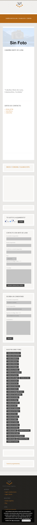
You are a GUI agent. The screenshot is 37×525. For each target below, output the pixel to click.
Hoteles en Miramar (12, 361)
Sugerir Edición (8, 494)
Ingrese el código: (13, 261)
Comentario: (9, 319)
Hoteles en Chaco (12, 414)
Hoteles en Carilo (12, 405)
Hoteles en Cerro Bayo (13, 411)
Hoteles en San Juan (12, 380)
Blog (6, 503)
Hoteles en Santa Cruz (13, 386)
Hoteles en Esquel (12, 430)
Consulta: (8, 268)
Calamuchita (25, 167)
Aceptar (26, 520)
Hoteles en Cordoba (13, 422)
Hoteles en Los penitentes (14, 372)
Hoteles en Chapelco (13, 416)
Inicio (8, 167)
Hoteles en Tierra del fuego (14, 394)
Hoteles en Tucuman (13, 441)
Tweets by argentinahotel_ (13, 463)
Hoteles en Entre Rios (13, 427)
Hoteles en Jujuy (11, 438)
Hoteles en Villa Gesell (13, 433)
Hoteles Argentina (9, 500)
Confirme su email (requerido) (14, 249)
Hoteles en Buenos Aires (13, 353)
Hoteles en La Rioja (12, 400)
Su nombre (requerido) (12, 236)
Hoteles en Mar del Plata (14, 355)
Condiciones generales (10, 509)
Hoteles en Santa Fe (12, 389)
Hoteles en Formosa (24, 430)
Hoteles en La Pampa (13, 369)
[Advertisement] (18, 70)
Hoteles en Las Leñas (13, 397)
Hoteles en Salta (25, 378)
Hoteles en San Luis (12, 383)
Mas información (16, 520)
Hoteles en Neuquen (12, 367)
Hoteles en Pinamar (12, 375)
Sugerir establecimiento (11, 492)
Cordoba (15, 167)
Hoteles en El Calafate (13, 402)
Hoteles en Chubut (12, 419)
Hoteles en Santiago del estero (15, 391)
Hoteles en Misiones (13, 364)
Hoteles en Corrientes (13, 425)
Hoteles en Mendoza (13, 358)
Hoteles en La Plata (23, 438)
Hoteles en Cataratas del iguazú (15, 436)
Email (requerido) (10, 242)
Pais (7, 255)
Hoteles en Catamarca (13, 408)
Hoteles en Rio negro (13, 378)
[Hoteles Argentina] (18, 7)
